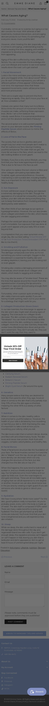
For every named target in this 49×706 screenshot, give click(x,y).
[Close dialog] (46, 338)
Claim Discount (12, 360)
